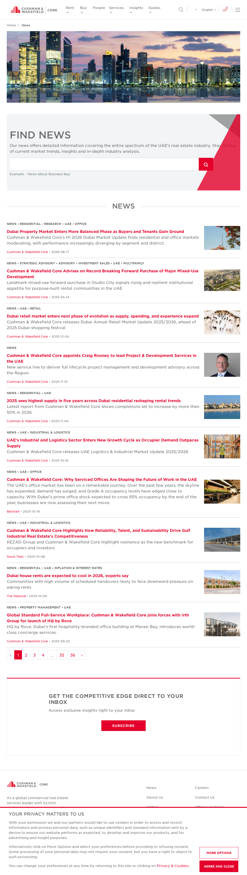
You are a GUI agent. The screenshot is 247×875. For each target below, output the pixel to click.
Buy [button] (83, 8)
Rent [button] (70, 8)
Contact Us (204, 797)
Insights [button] (136, 8)
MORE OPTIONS (218, 853)
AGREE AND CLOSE (219, 866)
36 (72, 654)
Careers (202, 787)
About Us (154, 797)
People (99, 8)
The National (16, 596)
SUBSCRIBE (123, 725)
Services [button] (116, 8)
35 (61, 654)
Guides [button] (154, 8)
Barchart (13, 511)
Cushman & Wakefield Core (27, 252)
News (151, 787)
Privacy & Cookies (173, 865)
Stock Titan (15, 556)
